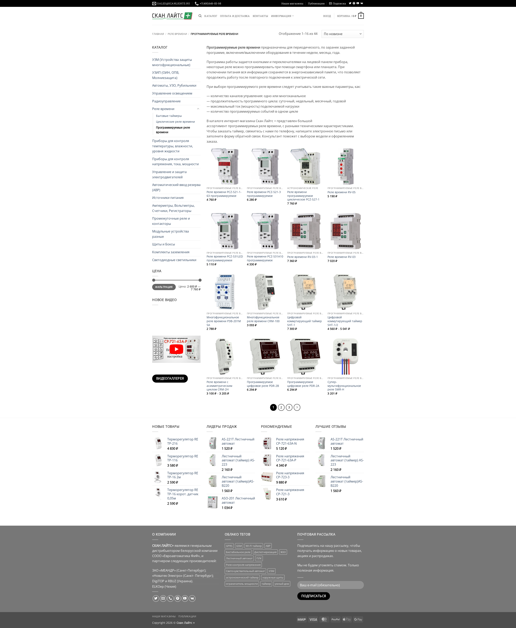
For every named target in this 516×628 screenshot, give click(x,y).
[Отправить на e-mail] (163, 598)
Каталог (210, 16)
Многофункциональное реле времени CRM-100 (263, 319)
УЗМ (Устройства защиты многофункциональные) (172, 62)
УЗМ (271, 571)
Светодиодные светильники (174, 260)
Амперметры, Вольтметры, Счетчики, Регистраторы (173, 208)
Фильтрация (164, 287)
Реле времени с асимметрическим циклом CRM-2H (219, 385)
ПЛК (259, 558)
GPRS (229, 546)
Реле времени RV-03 (342, 257)
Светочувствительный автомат (245, 571)
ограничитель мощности (242, 583)
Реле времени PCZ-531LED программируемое (225, 258)
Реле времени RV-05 (342, 192)
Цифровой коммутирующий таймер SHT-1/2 (345, 321)
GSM (239, 546)
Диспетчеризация (265, 552)
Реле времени (177, 34)
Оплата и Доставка (235, 16)
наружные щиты (272, 577)
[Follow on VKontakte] (361, 3)
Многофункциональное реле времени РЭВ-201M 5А (224, 321)
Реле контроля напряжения (243, 565)
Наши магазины (292, 3)
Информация (281, 16)
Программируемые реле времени (173, 130)
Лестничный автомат (239, 558)
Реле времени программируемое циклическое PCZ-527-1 (303, 195)
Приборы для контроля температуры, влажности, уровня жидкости (172, 146)
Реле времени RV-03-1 (302, 257)
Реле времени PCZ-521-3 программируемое (264, 194)
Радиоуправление (166, 101)
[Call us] (170, 598)
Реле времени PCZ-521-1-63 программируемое (224, 194)
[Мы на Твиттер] (350, 3)
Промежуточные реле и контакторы (171, 221)
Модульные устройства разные (170, 234)
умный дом (282, 583)
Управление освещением (172, 93)
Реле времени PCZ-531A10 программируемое (265, 258)
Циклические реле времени (175, 122)
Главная (158, 34)
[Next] (297, 407)
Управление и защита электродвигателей (169, 174)
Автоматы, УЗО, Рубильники (174, 85)
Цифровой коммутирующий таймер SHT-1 (304, 321)
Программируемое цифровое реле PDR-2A (303, 384)
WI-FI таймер (254, 546)
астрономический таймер (242, 577)
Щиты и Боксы (163, 244)
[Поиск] (200, 16)
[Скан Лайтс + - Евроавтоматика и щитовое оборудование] (172, 16)
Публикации (316, 3)
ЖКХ (283, 552)
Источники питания (168, 197)
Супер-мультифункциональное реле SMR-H (344, 385)
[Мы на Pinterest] (354, 3)
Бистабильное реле (238, 552)
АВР (268, 546)
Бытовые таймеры (169, 116)
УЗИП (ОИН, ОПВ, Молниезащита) (165, 75)
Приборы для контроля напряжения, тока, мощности (175, 161)
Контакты (260, 16)
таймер (266, 583)
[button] (337, 3)
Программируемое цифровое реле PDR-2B (263, 384)
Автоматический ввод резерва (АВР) (176, 187)
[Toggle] (198, 109)
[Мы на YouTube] (358, 3)
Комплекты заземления (170, 252)
